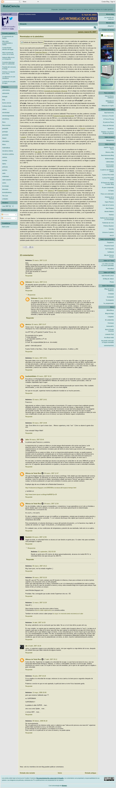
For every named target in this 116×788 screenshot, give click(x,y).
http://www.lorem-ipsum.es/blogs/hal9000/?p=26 (41, 494)
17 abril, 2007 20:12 (50, 659)
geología (5, 132)
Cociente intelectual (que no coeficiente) (8, 63)
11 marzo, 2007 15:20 (40, 602)
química (4, 170)
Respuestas (31, 295)
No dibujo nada (109, 337)
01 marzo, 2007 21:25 (40, 260)
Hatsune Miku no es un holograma (8, 58)
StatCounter (5, 227)
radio (3, 173)
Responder (28, 276)
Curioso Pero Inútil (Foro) (108, 178)
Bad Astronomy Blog (107, 155)
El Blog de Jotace (108, 279)
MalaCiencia (11, 6)
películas (5, 167)
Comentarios (7, 218)
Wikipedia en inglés (108, 106)
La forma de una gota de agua (8, 82)
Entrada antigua (90, 773)
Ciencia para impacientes (110, 165)
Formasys (111, 323)
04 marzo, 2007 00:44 (37, 439)
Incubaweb (110, 297)
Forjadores (110, 242)
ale (26, 646)
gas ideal (38, 152)
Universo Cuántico (108, 232)
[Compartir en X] (28, 247)
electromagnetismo (8, 116)
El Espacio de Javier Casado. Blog (107, 183)
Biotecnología (109, 158)
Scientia (111, 229)
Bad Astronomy (109, 112)
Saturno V (51, 190)
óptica (4, 164)
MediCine (111, 128)
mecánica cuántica (8, 154)
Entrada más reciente (27, 773)
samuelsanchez (109, 345)
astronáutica (6, 90)
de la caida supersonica (44, 610)
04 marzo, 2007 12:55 (39, 537)
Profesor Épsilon (109, 226)
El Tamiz (111, 190)
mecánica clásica (7, 151)
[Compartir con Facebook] (30, 247)
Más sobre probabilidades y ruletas (7, 43)
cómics (4, 109)
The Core (5, 196)
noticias (4, 157)
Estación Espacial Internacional (63, 116)
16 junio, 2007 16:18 (39, 676)
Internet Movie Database (109, 96)
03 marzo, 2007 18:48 (40, 423)
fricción (82, 128)
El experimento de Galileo (7, 37)
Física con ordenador (107, 194)
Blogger (64, 785)
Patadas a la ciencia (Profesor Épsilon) (107, 132)
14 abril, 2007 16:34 (34, 646)
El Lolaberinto (109, 320)
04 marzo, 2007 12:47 (51, 473)
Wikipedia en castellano (110, 101)
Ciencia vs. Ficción (108, 116)
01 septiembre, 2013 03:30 (47, 551)
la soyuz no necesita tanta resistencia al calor (68, 613)
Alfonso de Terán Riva (33, 473)
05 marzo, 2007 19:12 (40, 566)
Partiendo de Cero (108, 223)
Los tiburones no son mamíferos (8, 77)
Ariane (41, 190)
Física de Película (108, 125)
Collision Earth (6, 106)
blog (3, 100)
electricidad (5, 112)
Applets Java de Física (109, 148)
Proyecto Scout (109, 245)
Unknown (28, 282)
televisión (5, 189)
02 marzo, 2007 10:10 (44, 376)
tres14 (112, 235)
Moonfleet (111, 268)
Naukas (111, 214)
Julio (27, 439)
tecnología (5, 186)
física (3, 122)
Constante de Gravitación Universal (55, 91)
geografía (5, 128)
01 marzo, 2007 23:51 (40, 358)
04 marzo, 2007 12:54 (51, 503)
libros (4, 144)
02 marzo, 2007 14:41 (40, 399)
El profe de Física (108, 122)
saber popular (6, 180)
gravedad (5, 135)
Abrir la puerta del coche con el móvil (8, 53)
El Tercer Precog (109, 119)
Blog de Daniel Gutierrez (109, 289)
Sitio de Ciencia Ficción (109, 256)
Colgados (111, 316)
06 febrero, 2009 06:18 (40, 721)
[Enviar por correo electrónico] (24, 247)
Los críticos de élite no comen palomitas (107, 264)
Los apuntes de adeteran (109, 18)
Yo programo (110, 300)
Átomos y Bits (109, 152)
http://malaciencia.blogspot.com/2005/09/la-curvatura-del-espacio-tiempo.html (50, 488)
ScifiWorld (111, 252)
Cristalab (111, 294)
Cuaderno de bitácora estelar (107, 170)
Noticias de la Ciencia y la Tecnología (107, 218)
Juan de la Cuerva (108, 205)
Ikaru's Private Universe (109, 330)
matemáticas (6, 148)
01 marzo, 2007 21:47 (39, 324)
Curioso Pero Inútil (108, 174)
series (4, 183)
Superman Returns (41, 52)
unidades (5, 199)
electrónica (5, 119)
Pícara (112, 282)
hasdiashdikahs (30, 376)
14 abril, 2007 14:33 (39, 622)
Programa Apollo (62, 190)
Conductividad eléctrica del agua (7, 48)
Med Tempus (110, 208)
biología (4, 96)
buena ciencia (6, 103)
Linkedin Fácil (109, 334)
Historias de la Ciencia (109, 197)
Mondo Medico (109, 211)
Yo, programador (108, 303)
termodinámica (6, 192)
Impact (4, 138)
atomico (28, 324)
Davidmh (28, 537)
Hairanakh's (110, 326)
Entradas (6, 214)
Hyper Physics (109, 202)
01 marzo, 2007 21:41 (40, 282)
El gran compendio (108, 187)
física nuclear (6, 125)
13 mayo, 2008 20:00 (39, 692)
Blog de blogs (109, 313)
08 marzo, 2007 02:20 (40, 577)
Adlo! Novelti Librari (108, 275)
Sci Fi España (109, 249)
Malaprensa (110, 140)
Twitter (12, 29)
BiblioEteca (110, 310)
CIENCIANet (110, 162)
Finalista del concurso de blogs (9, 67)
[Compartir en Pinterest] (32, 247)
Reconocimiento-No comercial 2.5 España (50, 778)
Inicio (60, 773)
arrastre (23, 137)
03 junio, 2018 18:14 (44, 298)
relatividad (5, 176)
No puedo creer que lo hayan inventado (107, 341)
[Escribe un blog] (26, 247)
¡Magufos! (111, 26)
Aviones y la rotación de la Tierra (8, 72)
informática (5, 141)
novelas (4, 160)
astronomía (5, 93)
